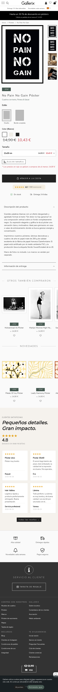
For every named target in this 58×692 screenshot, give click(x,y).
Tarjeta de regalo (31, 587)
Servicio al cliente (35, 640)
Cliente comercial (35, 653)
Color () (8, 129)
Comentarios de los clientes (39, 610)
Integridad (5, 653)
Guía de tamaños (15, 162)
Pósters (4, 610)
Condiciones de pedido (9, 644)
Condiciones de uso (8, 648)
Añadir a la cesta (30, 178)
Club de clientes (35, 648)
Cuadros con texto (9, 99)
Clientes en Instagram (9, 640)
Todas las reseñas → (29, 520)
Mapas (3, 623)
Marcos (4, 614)
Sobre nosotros (34, 606)
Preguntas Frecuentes (37, 644)
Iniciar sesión (33, 636)
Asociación (33, 614)
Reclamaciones (34, 657)
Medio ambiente (34, 618)
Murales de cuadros (8, 606)
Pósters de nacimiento (9, 618)
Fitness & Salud (23, 99)
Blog (3, 636)
